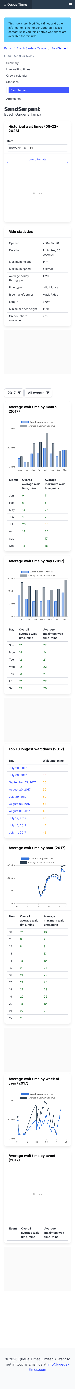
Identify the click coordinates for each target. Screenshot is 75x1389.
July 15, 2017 (17, 825)
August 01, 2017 (19, 811)
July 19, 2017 (17, 818)
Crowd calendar (16, 75)
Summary (12, 63)
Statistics (12, 82)
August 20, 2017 (20, 789)
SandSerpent (19, 90)
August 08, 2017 (20, 804)
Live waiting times (18, 69)
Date (10, 141)
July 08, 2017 (18, 775)
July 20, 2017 (18, 768)
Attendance (13, 98)
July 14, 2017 (17, 832)
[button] (70, 4)
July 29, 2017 (18, 796)
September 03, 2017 (22, 782)
